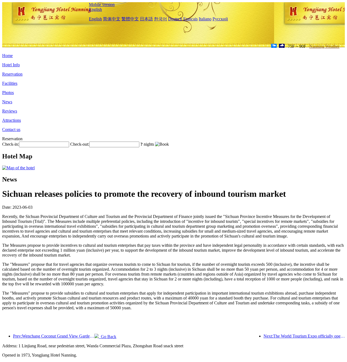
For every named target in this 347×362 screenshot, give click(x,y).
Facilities (9, 83)
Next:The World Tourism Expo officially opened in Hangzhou (304, 336)
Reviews (9, 111)
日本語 (146, 19)
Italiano (205, 19)
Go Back (107, 336)
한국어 (160, 19)
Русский (220, 19)
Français (190, 19)
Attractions (11, 120)
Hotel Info (11, 65)
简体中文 (111, 19)
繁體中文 (130, 19)
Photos (8, 92)
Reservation (12, 74)
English (95, 9)
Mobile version (102, 4)
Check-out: (79, 144)
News (7, 101)
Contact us (11, 129)
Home (7, 55)
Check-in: (10, 144)
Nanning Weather (324, 46)
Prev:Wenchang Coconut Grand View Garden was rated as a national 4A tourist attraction (53, 336)
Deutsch (175, 19)
